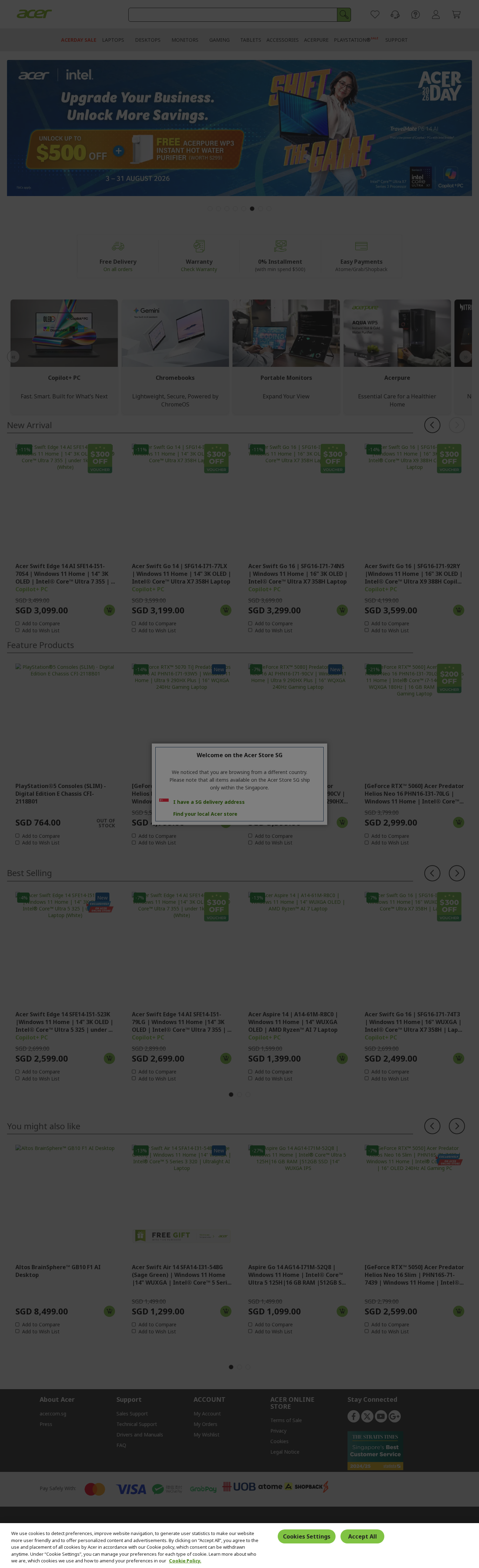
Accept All (362, 1536)
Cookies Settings (306, 1536)
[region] (239, 1545)
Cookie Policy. (185, 1560)
